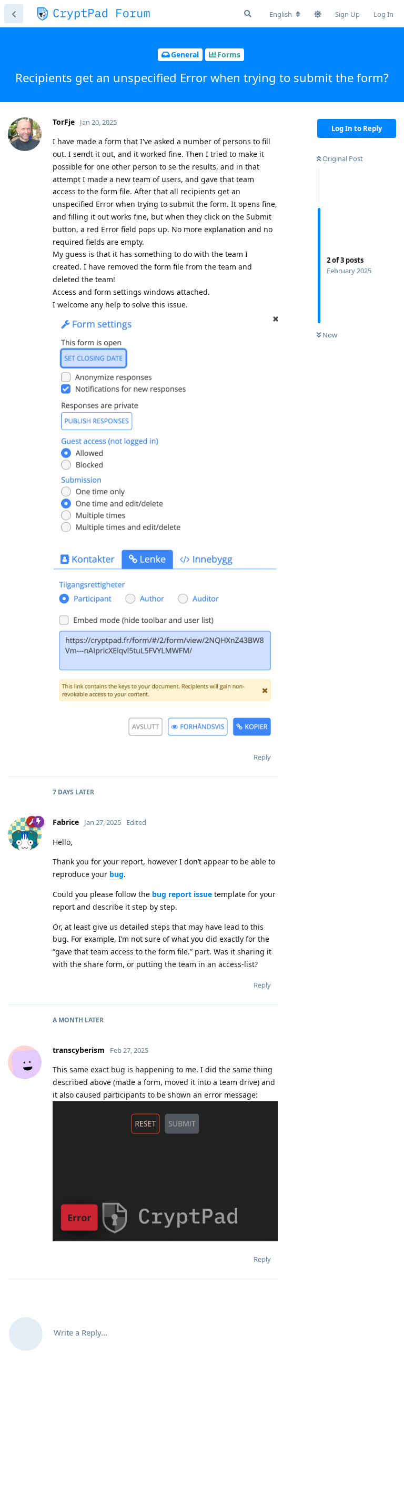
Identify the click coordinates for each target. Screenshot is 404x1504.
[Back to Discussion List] (13, 13)
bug (116, 874)
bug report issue (182, 894)
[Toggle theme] (317, 14)
